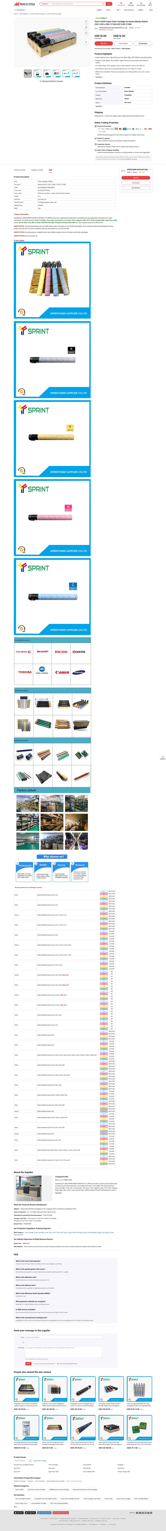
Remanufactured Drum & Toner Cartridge (85, 1489)
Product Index (115, 1518)
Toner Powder (29, 1232)
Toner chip (121, 1468)
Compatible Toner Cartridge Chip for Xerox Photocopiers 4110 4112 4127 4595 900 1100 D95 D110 (139, 1444)
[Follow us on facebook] (137, 1513)
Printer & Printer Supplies (37, 14)
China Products (53, 1518)
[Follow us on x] (140, 1513)
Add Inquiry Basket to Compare (52, 81)
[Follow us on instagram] (143, 1513)
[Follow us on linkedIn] (151, 1513)
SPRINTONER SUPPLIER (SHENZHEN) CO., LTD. (113, 27)
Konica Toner (108, 1499)
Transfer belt (86, 1468)
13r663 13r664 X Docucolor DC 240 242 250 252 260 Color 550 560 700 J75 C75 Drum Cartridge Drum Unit (82, 1444)
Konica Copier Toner (21, 1503)
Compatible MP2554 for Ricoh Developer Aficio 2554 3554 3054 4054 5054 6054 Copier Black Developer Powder (26, 1444)
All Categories (20, 10)
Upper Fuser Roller (103, 1232)
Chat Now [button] (144, 43)
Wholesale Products (83, 1518)
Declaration (103, 1524)
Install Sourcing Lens (62, 1513)
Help (118, 10)
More (15, 1507)
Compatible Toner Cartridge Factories (45, 1499)
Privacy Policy (112, 1524)
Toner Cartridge (39, 1232)
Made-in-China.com (75, 1520)
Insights (123, 1518)
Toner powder (87, 1465)
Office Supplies (24, 14)
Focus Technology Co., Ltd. (70, 1524)
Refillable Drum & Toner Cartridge (59, 1489)
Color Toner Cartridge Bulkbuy (59, 1503)
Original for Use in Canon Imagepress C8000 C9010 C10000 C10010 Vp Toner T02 (54, 1406)
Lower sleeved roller (89, 1472)
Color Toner (56, 1232)
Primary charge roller (124, 1472)
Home (15, 14)
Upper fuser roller (53, 1472)
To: (23, 1342)
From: (22, 1337)
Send (28, 1364)
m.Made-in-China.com (87, 1520)
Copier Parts (72, 1232)
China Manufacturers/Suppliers (68, 1518)
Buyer (108, 10)
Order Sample (126, 48)
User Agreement (93, 1524)
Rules (151, 10)
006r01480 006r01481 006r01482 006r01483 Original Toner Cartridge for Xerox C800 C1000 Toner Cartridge (110, 1444)
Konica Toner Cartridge (123, 1499)
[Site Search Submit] (109, 4)
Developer (79, 1232)
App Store (19, 1513)
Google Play (30, 1513)
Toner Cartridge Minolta (141, 1499)
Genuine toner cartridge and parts (24, 1465)
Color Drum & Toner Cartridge (36, 1489)
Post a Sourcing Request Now (67, 1364)
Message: (21, 1348)
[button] (103, 4)
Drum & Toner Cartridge (54, 14)
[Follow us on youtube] (146, 1513)
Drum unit (17, 1472)
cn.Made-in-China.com (101, 1520)
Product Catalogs (41, 1461)
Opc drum (17, 1468)
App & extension (129, 10)
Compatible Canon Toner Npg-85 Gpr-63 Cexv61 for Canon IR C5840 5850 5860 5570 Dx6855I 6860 (82, 1406)
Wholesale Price (94, 1518)
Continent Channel (105, 1518)
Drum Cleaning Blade (90, 1232)
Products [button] (45, 4)
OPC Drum (63, 1232)
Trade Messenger (44, 1513)
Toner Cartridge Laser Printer (92, 1499)
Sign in (150, 5)
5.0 (129, 172)
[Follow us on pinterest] (148, 1513)
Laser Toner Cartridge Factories (70, 1499)
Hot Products (44, 1518)
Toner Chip (48, 1232)
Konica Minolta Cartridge (38, 1503)
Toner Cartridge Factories (22, 1499)
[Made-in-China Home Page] (24, 4)
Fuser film (51, 1468)
